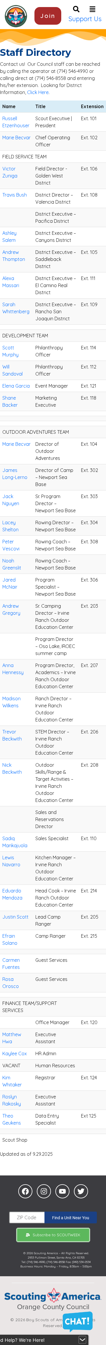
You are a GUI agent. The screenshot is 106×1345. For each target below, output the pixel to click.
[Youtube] (62, 1191)
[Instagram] (44, 1191)
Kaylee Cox (14, 1053)
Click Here (38, 92)
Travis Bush (14, 195)
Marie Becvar (16, 137)
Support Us (85, 19)
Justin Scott (15, 917)
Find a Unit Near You (70, 1217)
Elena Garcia (16, 386)
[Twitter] (81, 1191)
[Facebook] (25, 1191)
